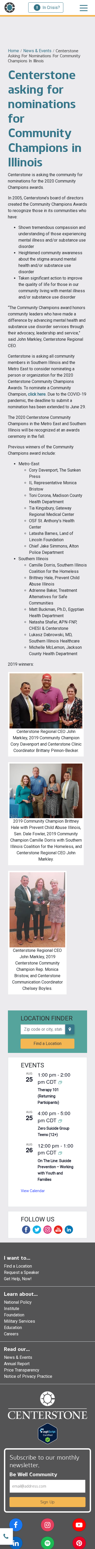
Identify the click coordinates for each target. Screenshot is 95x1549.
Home (13, 50)
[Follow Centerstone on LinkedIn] (69, 1229)
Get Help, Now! (18, 1278)
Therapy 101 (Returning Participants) (48, 1096)
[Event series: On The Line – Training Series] (60, 1153)
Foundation (14, 1314)
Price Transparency (21, 1370)
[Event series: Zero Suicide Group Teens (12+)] (60, 1121)
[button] (16, 1525)
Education (13, 1327)
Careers (11, 1333)
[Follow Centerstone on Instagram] (47, 1229)
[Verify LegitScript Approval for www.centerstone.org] (47, 1433)
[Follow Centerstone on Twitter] (36, 1229)
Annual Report (17, 1363)
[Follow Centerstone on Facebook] (26, 1229)
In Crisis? (51, 7)
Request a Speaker (21, 1272)
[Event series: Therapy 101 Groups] (60, 1082)
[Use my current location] (69, 1029)
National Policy (18, 1302)
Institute (11, 1308)
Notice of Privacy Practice (28, 1376)
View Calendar (33, 1191)
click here (37, 394)
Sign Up (47, 1501)
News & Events (37, 50)
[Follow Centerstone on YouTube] (58, 1229)
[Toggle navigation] (84, 7)
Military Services (19, 1321)
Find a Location (47, 1043)
